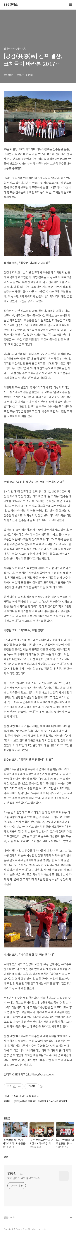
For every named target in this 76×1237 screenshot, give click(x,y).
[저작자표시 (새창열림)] (41, 1086)
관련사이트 (9, 1217)
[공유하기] (14, 1086)
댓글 (6, 1156)
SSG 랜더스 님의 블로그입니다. (24, 1178)
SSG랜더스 (11, 5)
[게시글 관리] (19, 1086)
